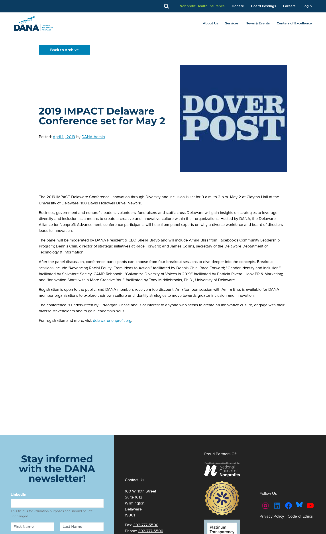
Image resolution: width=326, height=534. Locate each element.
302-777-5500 (145, 525)
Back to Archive (64, 50)
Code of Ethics (300, 516)
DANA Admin (93, 137)
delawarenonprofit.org (112, 320)
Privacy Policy (272, 516)
